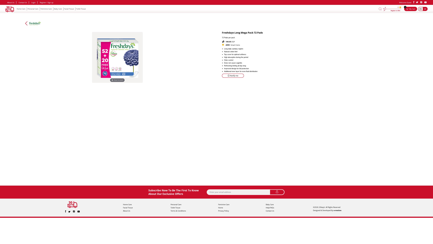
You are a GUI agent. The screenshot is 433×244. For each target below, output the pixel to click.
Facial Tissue (69, 9)
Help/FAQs (270, 207)
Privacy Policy (223, 211)
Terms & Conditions (178, 211)
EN (420, 9)
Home (220, 207)
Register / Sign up (46, 2)
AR (425, 9)
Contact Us (23, 2)
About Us (10, 2)
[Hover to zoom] (117, 57)
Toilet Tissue (81, 9)
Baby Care (58, 9)
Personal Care (33, 9)
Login (33, 2)
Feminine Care (46, 9)
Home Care (21, 9)
